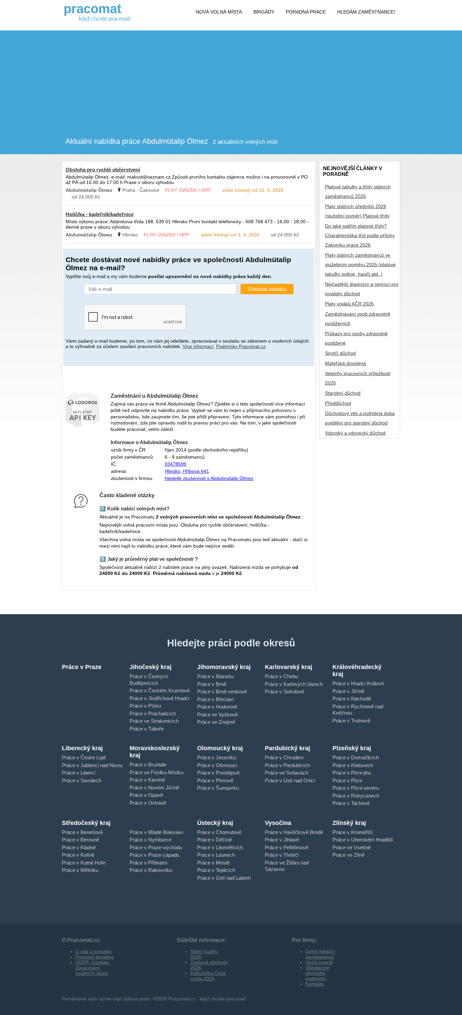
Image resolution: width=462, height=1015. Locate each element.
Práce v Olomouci (217, 765)
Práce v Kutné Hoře (84, 863)
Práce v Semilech (81, 780)
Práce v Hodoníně (217, 707)
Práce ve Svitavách (286, 773)
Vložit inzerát (319, 962)
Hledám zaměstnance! (366, 12)
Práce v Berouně (80, 840)
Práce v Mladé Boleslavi (156, 832)
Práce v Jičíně (348, 691)
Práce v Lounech (216, 855)
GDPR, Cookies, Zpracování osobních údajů (92, 968)
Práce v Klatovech (352, 765)
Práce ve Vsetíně (351, 847)
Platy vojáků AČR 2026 (349, 303)
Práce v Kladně (79, 847)
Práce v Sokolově (284, 691)
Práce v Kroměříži (352, 832)
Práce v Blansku (215, 676)
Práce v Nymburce (150, 840)
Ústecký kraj (215, 823)
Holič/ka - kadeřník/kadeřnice (100, 214)
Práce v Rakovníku (151, 870)
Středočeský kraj (86, 823)
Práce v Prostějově (218, 773)
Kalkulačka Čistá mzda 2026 (208, 975)
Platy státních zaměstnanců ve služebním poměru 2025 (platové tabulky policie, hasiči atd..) (360, 264)
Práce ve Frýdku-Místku (156, 772)
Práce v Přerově (215, 780)
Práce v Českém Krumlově (160, 690)
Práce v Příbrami (148, 863)
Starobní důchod (343, 393)
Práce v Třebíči (282, 855)
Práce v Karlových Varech (294, 684)
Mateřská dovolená (345, 363)
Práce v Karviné (147, 780)
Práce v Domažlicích (355, 757)
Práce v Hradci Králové (358, 683)
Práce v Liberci (78, 773)
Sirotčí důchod (340, 353)
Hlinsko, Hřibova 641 (187, 471)
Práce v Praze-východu (156, 847)
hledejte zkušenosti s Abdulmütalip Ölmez (209, 478)
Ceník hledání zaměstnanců (320, 954)
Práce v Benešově (82, 832)
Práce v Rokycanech (355, 796)
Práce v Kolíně (78, 855)
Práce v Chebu (281, 676)
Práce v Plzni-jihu (351, 773)
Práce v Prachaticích (153, 713)
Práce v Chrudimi (284, 757)
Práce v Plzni (347, 780)
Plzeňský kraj (351, 748)
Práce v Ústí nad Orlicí (290, 780)
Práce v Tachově (351, 803)
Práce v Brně (211, 684)
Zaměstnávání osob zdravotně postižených (357, 318)
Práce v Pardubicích (287, 765)
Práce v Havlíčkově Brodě (294, 832)
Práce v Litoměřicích (220, 847)
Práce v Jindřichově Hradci (159, 698)
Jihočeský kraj (150, 667)
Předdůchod (338, 403)
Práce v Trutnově (351, 720)
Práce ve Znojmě (216, 722)
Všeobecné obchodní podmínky (317, 973)
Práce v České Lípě (84, 757)
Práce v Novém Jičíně (154, 787)
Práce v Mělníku (80, 870)
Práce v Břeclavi (215, 699)
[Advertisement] (231, 77)
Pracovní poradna (94, 957)
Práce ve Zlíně (348, 855)
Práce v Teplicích (216, 870)
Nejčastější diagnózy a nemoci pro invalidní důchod (361, 288)
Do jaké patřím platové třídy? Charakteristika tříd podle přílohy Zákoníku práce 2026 (360, 235)
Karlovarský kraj (288, 667)
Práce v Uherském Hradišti (362, 840)
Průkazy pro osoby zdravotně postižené (356, 338)
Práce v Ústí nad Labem (224, 878)
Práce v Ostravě (148, 803)
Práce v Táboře (147, 729)
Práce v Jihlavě (282, 840)
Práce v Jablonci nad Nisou (92, 765)
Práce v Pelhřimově (286, 847)
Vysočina (278, 823)
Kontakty (314, 984)
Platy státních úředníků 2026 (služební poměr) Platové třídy (357, 211)
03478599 (175, 464)
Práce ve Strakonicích (154, 721)
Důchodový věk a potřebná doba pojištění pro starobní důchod (360, 418)
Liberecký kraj (82, 748)
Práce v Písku (145, 706)
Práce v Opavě (146, 795)
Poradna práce (306, 12)
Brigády (263, 12)
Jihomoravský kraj (224, 667)
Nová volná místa (219, 12)
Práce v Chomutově (219, 832)
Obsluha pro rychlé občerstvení (103, 169)
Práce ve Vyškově (217, 714)
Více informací (198, 346)
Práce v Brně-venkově (222, 691)
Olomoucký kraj (220, 748)
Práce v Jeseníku (216, 757)
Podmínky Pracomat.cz (240, 346)
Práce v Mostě (213, 863)
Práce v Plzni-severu (355, 788)
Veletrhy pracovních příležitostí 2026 (358, 378)
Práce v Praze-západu (154, 855)
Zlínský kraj (349, 823)
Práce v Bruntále (148, 764)
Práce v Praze (81, 667)
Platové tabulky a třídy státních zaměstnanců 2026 (358, 191)
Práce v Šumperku (218, 788)
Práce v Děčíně (214, 840)
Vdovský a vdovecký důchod (355, 433)
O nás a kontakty (93, 951)
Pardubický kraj (287, 748)
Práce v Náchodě (351, 698)
